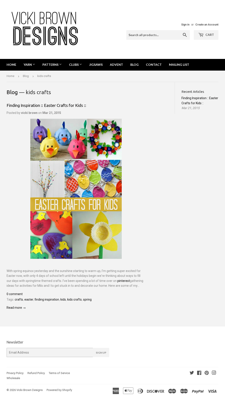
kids (63, 299)
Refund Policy (36, 373)
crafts (19, 299)
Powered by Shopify (59, 390)
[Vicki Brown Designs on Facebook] (199, 373)
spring (87, 299)
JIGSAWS (96, 64)
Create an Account (206, 24)
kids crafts (74, 299)
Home (11, 64)
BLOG (134, 64)
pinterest (123, 281)
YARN (28, 64)
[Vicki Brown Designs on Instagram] (214, 373)
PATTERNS (50, 64)
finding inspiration (46, 299)
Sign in (185, 24)
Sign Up (101, 352)
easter (28, 299)
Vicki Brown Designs (29, 390)
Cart (209, 35)
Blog (26, 76)
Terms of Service (59, 373)
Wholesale (13, 378)
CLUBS (74, 64)
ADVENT (116, 64)
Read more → (16, 307)
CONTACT (154, 64)
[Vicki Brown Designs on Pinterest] (206, 373)
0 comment (15, 294)
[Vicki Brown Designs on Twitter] (192, 373)
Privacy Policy (15, 373)
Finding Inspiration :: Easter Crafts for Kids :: (46, 105)
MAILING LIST (179, 64)
